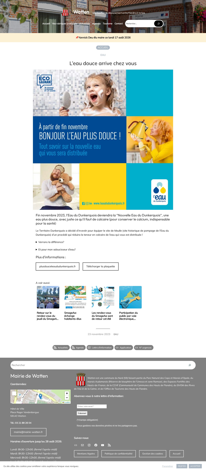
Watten (81, 12)
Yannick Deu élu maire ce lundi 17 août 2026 (104, 37)
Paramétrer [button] (167, 466)
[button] (40, 396)
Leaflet (67, 402)
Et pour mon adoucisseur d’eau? (57, 249)
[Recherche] (189, 365)
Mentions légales (86, 453)
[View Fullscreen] (14, 393)
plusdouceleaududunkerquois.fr (57, 266)
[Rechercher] (158, 23)
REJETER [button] (182, 466)
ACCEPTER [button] (195, 466)
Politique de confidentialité (118, 453)
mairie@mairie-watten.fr (28, 432)
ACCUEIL (103, 47)
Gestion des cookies (152, 453)
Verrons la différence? (51, 242)
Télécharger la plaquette (100, 266)
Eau (103, 55)
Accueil (176, 453)
